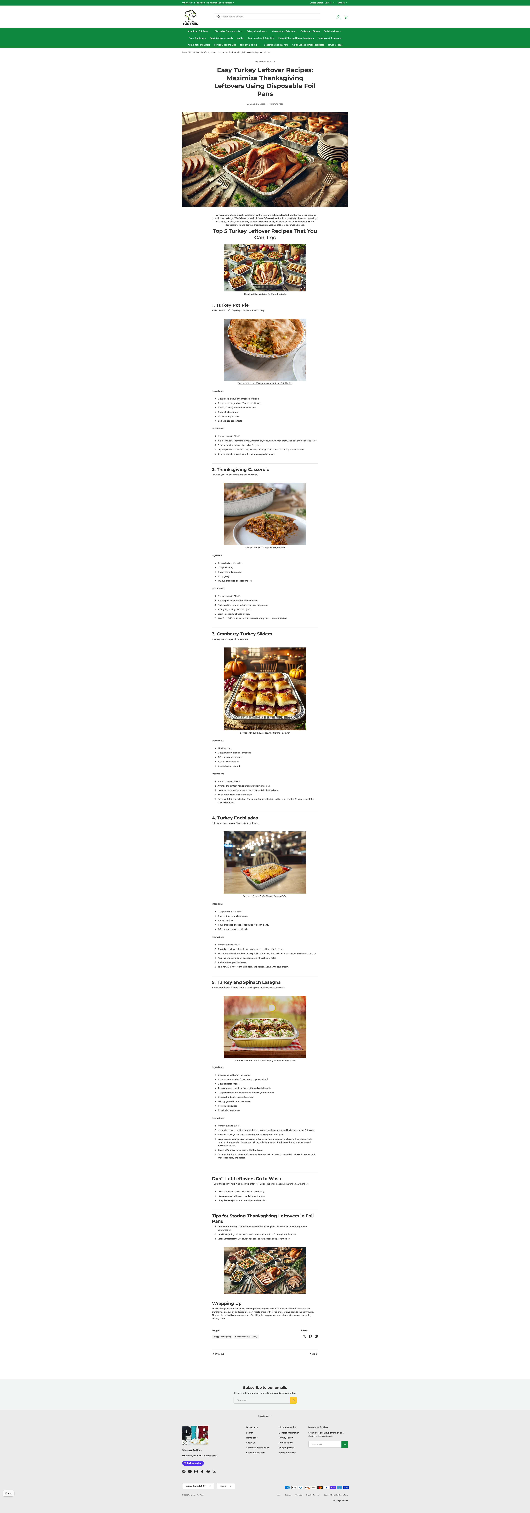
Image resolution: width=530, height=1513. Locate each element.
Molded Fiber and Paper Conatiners (296, 38)
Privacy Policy (286, 1437)
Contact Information (289, 1432)
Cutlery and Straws (310, 31)
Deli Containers (331, 31)
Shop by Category (313, 1495)
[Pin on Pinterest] (316, 1336)
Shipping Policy (286, 1447)
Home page (252, 1437)
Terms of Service (287, 1452)
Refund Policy (286, 1442)
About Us (250, 1442)
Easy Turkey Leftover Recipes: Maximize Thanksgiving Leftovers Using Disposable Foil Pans (235, 52)
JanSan (240, 38)
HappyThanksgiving (222, 1336)
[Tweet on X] (304, 1336)
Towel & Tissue (335, 44)
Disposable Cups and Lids (227, 31)
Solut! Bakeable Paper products (308, 44)
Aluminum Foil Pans (198, 31)
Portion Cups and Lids (225, 44)
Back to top (263, 1416)
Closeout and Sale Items (284, 31)
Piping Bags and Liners (198, 44)
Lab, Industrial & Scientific (261, 38)
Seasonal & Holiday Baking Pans (336, 1495)
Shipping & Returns (340, 1501)
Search (249, 1432)
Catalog (288, 1495)
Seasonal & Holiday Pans (276, 44)
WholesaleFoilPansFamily (246, 1336)
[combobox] (267, 17)
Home (184, 52)
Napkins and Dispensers (329, 38)
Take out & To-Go (248, 44)
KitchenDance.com (255, 1452)
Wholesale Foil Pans (196, 1495)
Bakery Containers (256, 31)
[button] (346, 17)
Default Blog (194, 52)
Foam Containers (197, 38)
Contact (298, 1495)
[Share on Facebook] (310, 1336)
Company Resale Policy (258, 1447)
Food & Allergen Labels (221, 38)
